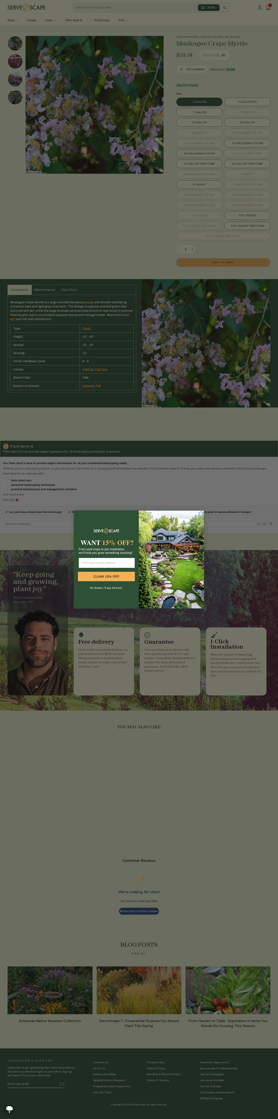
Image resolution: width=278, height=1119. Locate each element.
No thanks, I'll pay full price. (106, 587)
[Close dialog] (201, 514)
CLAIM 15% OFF (106, 576)
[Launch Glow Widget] (9, 1109)
